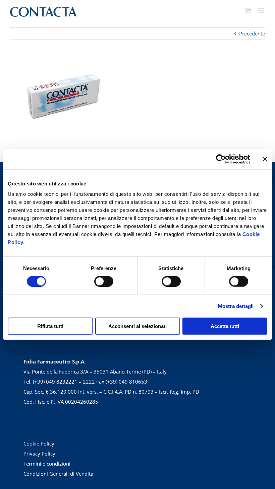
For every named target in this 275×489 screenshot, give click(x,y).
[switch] (103, 281)
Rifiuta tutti (50, 326)
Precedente (252, 33)
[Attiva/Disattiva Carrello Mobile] (247, 10)
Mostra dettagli (236, 306)
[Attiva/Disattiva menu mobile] (261, 10)
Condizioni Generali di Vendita (58, 473)
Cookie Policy (38, 443)
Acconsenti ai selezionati (137, 326)
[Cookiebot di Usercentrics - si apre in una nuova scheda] (220, 159)
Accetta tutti (225, 326)
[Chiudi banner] (265, 159)
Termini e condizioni (46, 463)
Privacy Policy (39, 453)
